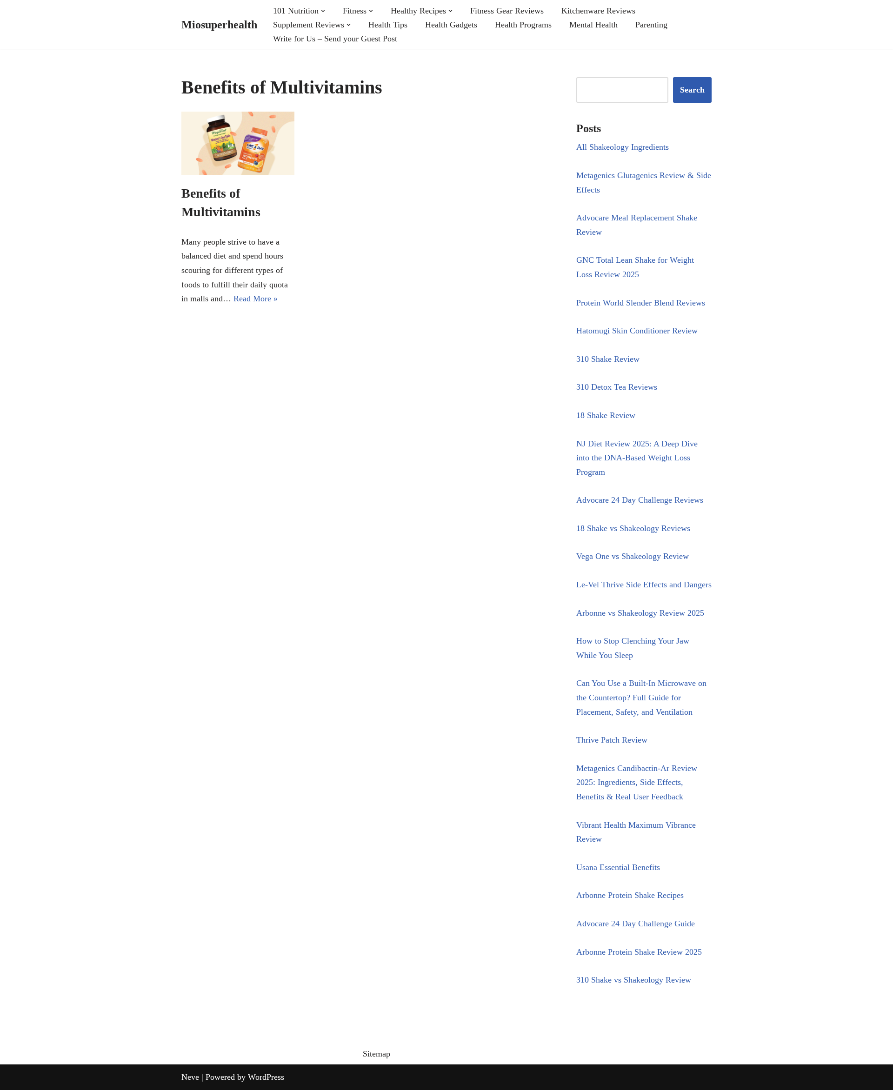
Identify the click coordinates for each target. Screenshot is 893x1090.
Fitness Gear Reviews (507, 10)
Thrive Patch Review (611, 739)
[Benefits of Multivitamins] (237, 143)
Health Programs (523, 24)
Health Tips (387, 24)
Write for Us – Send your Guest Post (335, 38)
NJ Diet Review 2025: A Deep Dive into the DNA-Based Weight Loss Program (637, 458)
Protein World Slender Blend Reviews (640, 302)
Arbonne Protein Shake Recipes (630, 895)
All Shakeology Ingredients (622, 147)
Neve (190, 1077)
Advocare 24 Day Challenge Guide (635, 923)
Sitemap (376, 1053)
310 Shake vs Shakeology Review (633, 979)
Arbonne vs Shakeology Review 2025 (640, 613)
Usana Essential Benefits (618, 867)
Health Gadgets (451, 24)
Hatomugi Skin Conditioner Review (637, 330)
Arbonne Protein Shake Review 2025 (639, 952)
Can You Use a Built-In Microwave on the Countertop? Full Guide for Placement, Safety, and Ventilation (641, 697)
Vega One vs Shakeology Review (632, 556)
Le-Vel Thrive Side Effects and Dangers (644, 584)
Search (692, 89)
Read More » (255, 298)
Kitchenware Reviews (598, 10)
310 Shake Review (608, 359)
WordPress (266, 1077)
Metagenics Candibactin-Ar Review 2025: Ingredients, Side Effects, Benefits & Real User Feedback (636, 782)
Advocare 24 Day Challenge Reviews (639, 500)
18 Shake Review (605, 415)
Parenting (651, 24)
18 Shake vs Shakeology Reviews (633, 528)
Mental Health (593, 24)
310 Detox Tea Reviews (616, 387)
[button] (323, 11)
